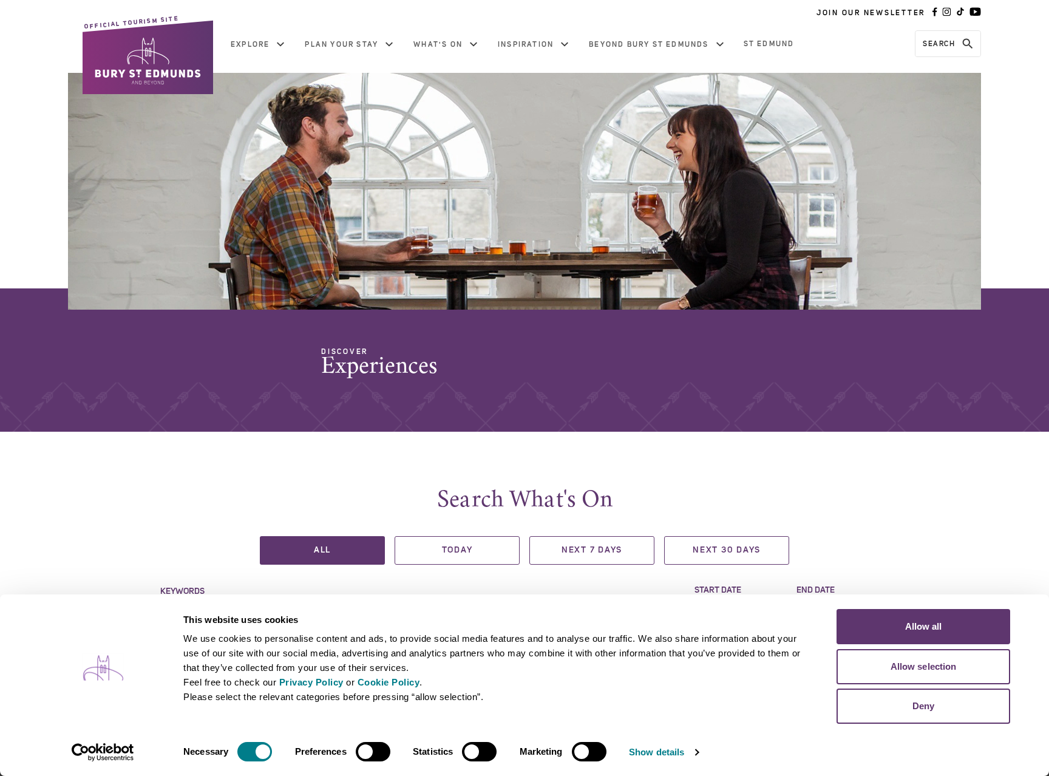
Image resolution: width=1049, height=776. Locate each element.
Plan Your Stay (341, 44)
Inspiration (526, 44)
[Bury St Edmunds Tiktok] (960, 12)
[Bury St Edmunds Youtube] (975, 12)
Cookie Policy (389, 682)
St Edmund (769, 43)
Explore (250, 44)
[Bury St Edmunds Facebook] (934, 12)
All (322, 550)
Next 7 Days (592, 550)
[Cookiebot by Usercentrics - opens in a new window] (103, 752)
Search (939, 43)
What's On (438, 44)
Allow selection (924, 666)
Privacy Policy (311, 682)
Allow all (923, 626)
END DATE (815, 590)
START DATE (717, 590)
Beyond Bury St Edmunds (648, 44)
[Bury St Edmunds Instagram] (946, 12)
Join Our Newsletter (870, 12)
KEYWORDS (182, 591)
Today (457, 550)
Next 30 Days (727, 550)
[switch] (373, 751)
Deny (923, 706)
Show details (656, 752)
